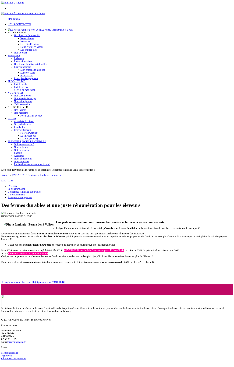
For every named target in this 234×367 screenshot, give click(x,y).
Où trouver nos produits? (13, 358)
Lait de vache (21, 84)
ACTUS (12, 118)
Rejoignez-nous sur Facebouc (17, 282)
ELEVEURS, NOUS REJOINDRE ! (27, 141)
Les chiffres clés (28, 49)
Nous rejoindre (21, 147)
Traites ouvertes (22, 104)
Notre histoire (27, 38)
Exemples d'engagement (26, 78)
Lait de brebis (21, 87)
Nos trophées (20, 52)
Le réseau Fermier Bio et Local (57, 29)
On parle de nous (22, 124)
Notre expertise (21, 150)
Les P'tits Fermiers (29, 44)
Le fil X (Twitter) (29, 138)
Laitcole (18, 153)
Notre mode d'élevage (25, 98)
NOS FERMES (16, 92)
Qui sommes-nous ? (24, 144)
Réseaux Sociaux (22, 130)
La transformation (23, 61)
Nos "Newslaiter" (29, 132)
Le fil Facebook (28, 135)
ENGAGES (14, 55)
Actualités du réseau (24, 121)
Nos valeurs (26, 41)
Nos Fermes (20, 110)
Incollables (19, 127)
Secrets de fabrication (24, 89)
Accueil (5, 175)
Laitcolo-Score (27, 72)
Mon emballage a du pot (32, 69)
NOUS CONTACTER (19, 24)
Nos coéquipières (22, 95)
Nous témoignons (23, 101)
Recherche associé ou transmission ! (32, 164)
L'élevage (19, 58)
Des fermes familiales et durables (30, 64)
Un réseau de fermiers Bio (27, 35)
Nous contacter (21, 161)
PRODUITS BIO (16, 81)
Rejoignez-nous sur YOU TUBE (48, 282)
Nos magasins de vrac (31, 115)
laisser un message (16, 342)
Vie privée (6, 355)
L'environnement (22, 67)
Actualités (19, 155)
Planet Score (26, 75)
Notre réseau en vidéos (31, 47)
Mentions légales (9, 352)
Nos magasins (21, 112)
